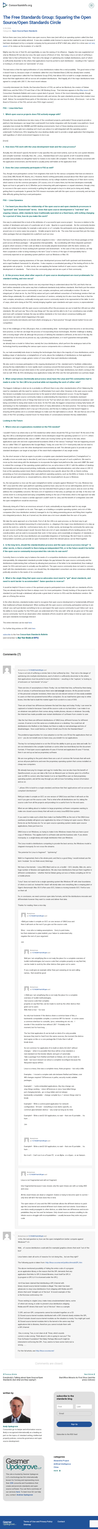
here (30, 623)
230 (11, 1483)
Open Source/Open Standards (24, 31)
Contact (61, 1521)
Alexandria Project (61, 1461)
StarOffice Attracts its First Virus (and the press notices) (77, 1377)
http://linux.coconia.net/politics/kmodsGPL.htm (63, 1262)
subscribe (7, 634)
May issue (84, 90)
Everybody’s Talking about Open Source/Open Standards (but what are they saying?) (23, 1377)
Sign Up (74, 1424)
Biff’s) (36, 638)
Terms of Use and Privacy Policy (38, 1521)
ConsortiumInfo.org (20, 5)
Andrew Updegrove (25, 1495)
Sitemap (27, 1524)
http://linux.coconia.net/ (45, 1351)
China (56, 1467)
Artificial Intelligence (62, 1464)
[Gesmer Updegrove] (9, 1526)
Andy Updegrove (10, 1426)
